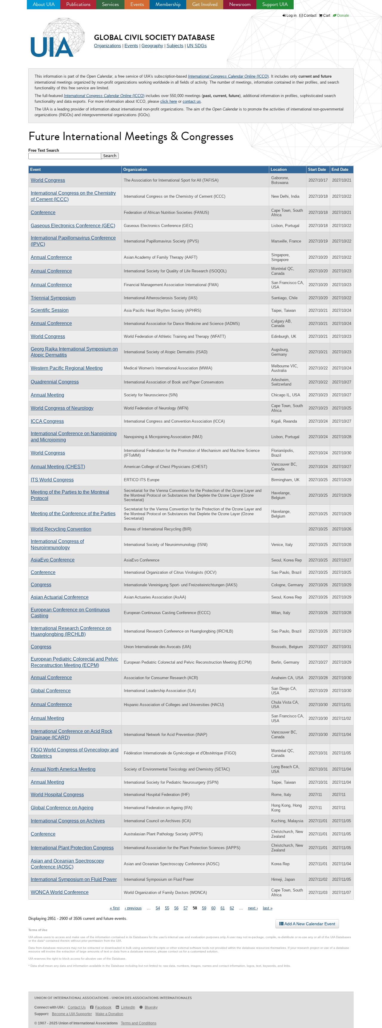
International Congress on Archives (68, 820)
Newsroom (240, 4)
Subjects (175, 45)
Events (137, 4)
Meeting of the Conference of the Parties (73, 513)
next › (253, 908)
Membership (168, 4)
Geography (152, 45)
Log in (291, 15)
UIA (50, 34)
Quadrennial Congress (55, 381)
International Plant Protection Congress (72, 847)
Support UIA (275, 4)
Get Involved (205, 4)
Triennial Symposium (53, 297)
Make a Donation (109, 1014)
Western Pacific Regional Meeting (67, 368)
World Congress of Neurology (62, 408)
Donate (342, 15)
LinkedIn (128, 1007)
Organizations (107, 45)
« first (115, 908)
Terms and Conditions (138, 1023)
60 (213, 908)
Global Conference (51, 690)
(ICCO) (228, 76)
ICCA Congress (47, 421)
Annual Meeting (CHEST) (58, 466)
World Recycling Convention (61, 529)
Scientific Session (50, 310)
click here (168, 101)
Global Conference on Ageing (62, 807)
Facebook (103, 1007)
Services (110, 4)
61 (223, 908)
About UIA (44, 4)
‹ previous (133, 908)
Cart (326, 15)
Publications (78, 4)
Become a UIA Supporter (72, 1014)
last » (267, 908)
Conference (43, 212)
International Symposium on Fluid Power (74, 879)
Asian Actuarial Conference (60, 597)
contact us (192, 101)
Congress (41, 584)
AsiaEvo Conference (53, 559)
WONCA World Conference (60, 892)
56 (176, 908)
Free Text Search (43, 150)
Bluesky (151, 1007)
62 (232, 908)
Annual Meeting (47, 395)
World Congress (48, 180)
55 (167, 908)
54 (158, 908)
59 (204, 908)
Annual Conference (51, 257)
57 (186, 908)
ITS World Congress (52, 479)
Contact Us (77, 1007)
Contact (309, 15)
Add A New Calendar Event (309, 923)
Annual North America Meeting (63, 769)
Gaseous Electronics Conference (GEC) (73, 225)
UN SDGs (197, 45)
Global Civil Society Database (154, 37)
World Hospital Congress (57, 794)
